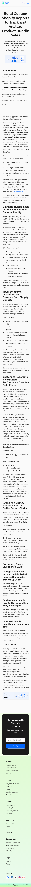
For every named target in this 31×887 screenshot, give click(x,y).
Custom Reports (11, 768)
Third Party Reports (12, 811)
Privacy (8, 861)
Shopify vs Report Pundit (14, 842)
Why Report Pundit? (12, 784)
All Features (9, 786)
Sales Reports (10, 805)
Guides (8, 827)
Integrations (9, 773)
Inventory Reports (11, 808)
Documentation (11, 824)
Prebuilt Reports (11, 765)
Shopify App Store (12, 792)
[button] (27, 3)
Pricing (8, 789)
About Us (9, 795)
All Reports (9, 813)
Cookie (8, 867)
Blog (7, 829)
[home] (5, 3)
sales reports (19, 192)
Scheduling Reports (12, 770)
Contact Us (9, 832)
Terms (8, 864)
